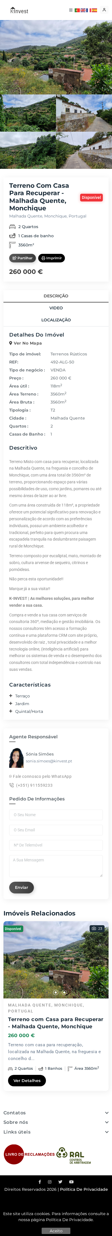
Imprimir (53, 258)
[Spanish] (95, 9)
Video (56, 308)
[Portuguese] (77, 9)
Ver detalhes (26, 1080)
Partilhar (24, 258)
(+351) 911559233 (34, 785)
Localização (56, 320)
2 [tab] (56, 993)
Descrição (56, 295)
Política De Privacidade (69, 1219)
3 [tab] (64, 993)
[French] (89, 9)
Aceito (56, 1230)
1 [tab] (47, 993)
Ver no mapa (27, 343)
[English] (83, 9)
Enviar (21, 887)
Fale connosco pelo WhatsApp (42, 776)
